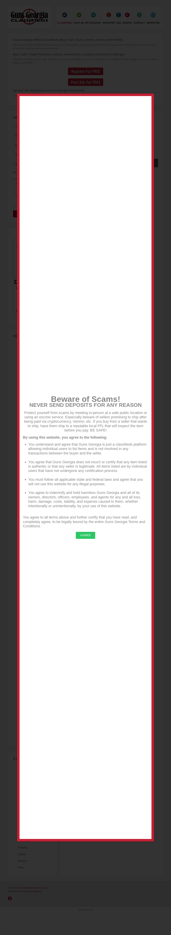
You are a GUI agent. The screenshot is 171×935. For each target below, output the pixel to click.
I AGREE (85, 535)
